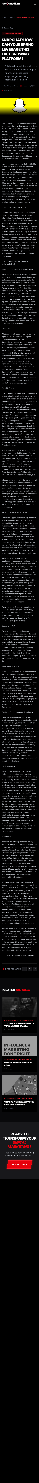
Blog (11, 17)
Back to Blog (8, 28)
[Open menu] (35, 4)
